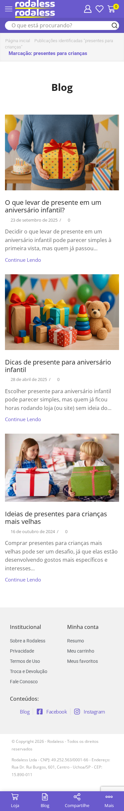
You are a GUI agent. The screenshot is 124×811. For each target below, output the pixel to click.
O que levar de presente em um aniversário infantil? (53, 206)
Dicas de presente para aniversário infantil (58, 366)
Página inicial (17, 40)
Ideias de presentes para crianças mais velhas (56, 517)
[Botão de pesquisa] (114, 25)
